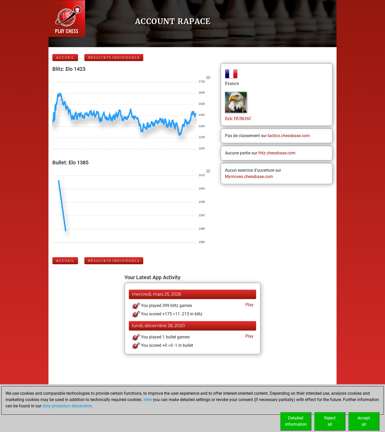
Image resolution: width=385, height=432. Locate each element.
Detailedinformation (296, 421)
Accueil (65, 58)
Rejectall (330, 421)
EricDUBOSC (238, 118)
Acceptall (364, 421)
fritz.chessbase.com (276, 152)
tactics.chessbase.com (289, 135)
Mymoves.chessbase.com (249, 176)
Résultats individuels (114, 58)
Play (249, 304)
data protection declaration (67, 405)
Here (148, 399)
